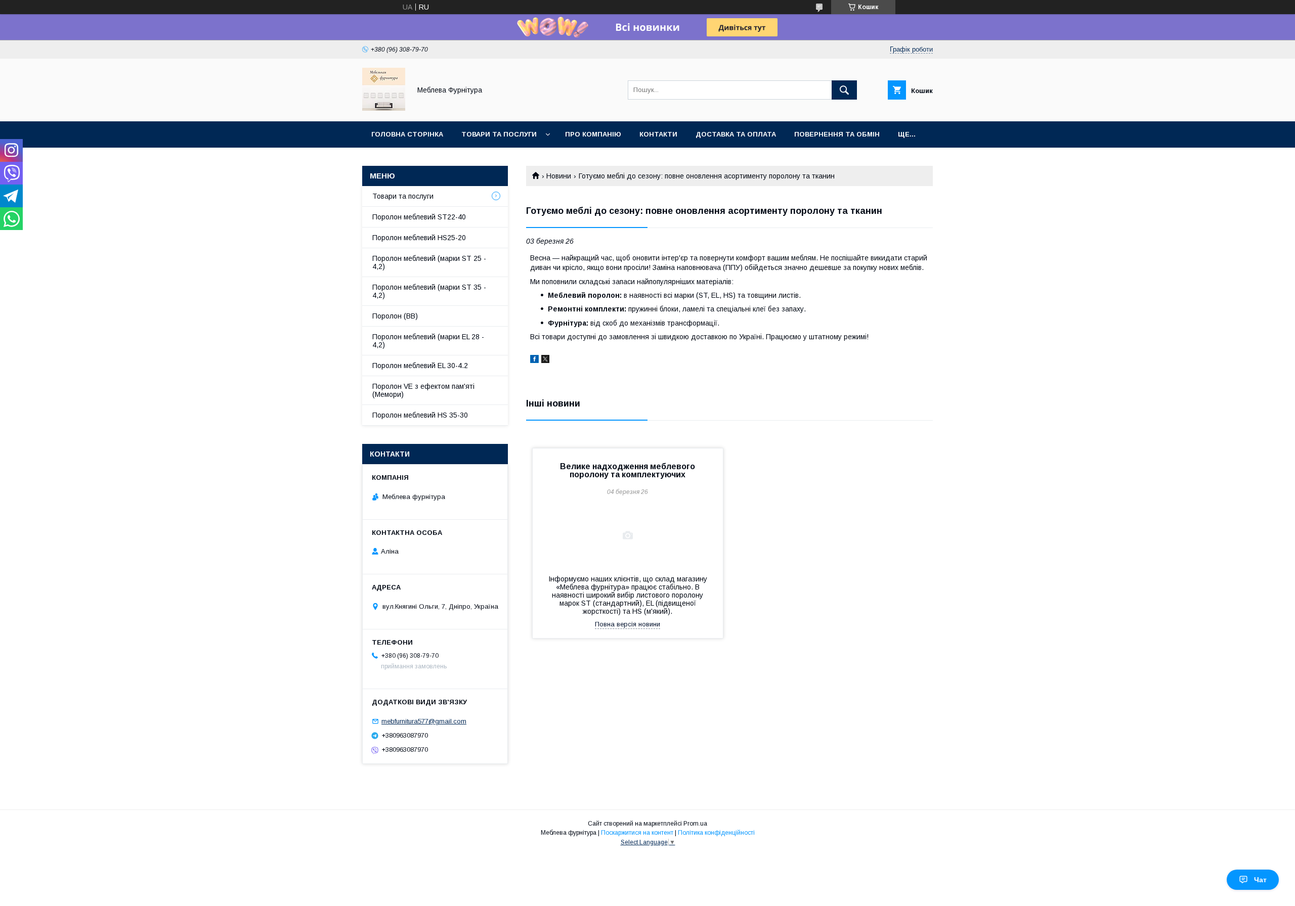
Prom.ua (695, 823)
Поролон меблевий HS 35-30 (420, 415)
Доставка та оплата (736, 134)
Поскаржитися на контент (637, 832)
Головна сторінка (407, 134)
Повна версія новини (627, 624)
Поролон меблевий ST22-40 (419, 217)
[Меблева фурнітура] (383, 108)
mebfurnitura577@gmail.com (423, 721)
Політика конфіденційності (716, 832)
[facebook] (534, 360)
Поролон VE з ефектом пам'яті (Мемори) (423, 390)
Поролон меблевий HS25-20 (419, 238)
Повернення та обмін (837, 134)
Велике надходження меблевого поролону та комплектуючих (627, 470)
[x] (545, 360)
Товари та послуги (499, 134)
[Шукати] (844, 90)
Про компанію (593, 134)
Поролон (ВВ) (395, 316)
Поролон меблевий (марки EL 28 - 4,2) (428, 341)
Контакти (658, 134)
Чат (1260, 880)
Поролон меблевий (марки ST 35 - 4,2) (429, 291)
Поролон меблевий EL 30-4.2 (420, 365)
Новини (558, 176)
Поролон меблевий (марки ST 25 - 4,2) (429, 262)
